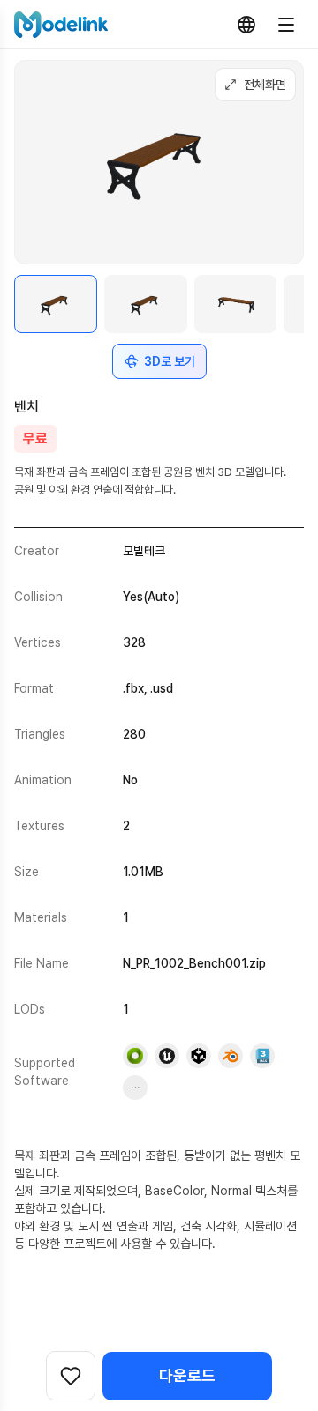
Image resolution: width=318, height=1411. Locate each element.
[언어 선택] (246, 25)
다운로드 (187, 1375)
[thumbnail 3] (235, 304)
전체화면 (265, 85)
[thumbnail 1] (55, 304)
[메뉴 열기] (286, 24)
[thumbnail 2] (145, 304)
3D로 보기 (169, 361)
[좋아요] (70, 1375)
